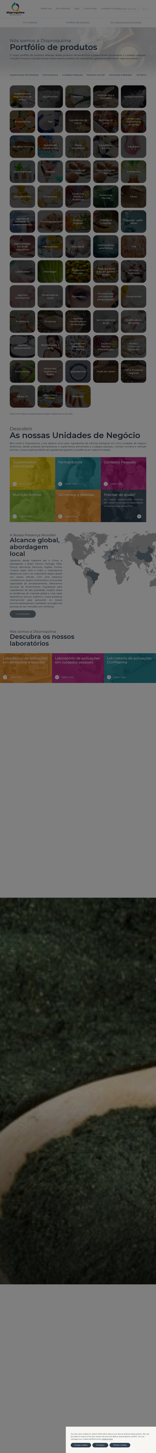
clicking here (107, 1439)
